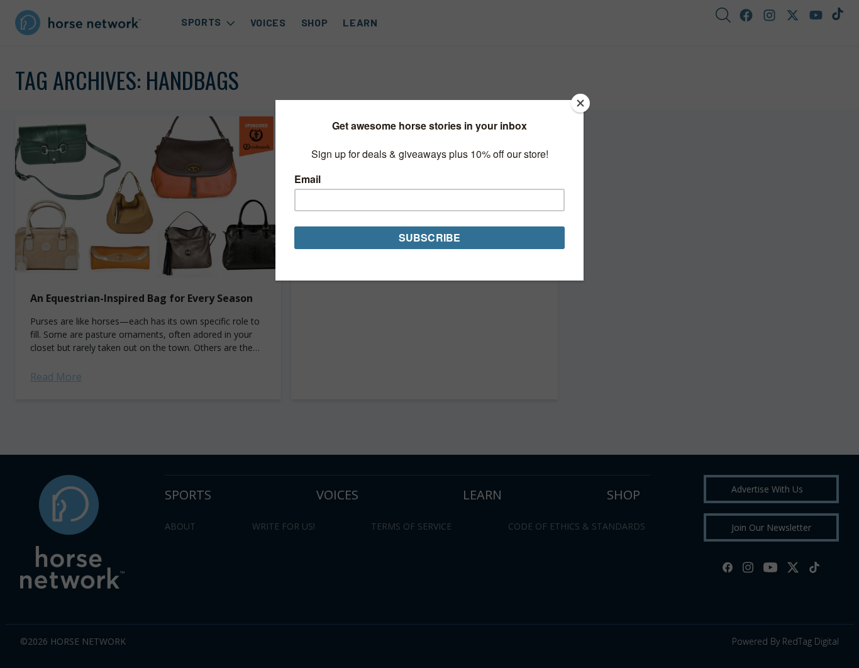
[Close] (580, 103)
